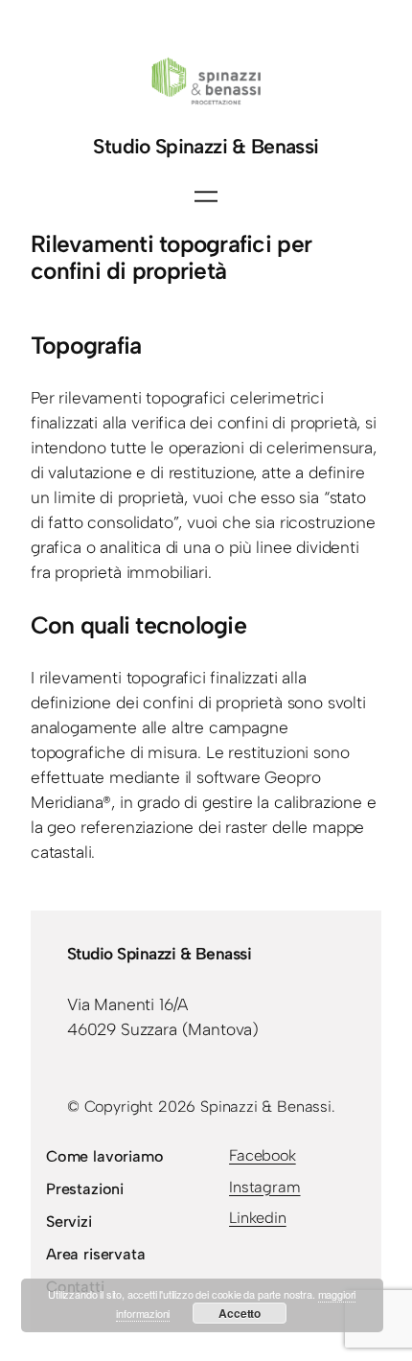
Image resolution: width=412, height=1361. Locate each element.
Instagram (264, 1187)
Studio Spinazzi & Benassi (205, 146)
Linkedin (257, 1218)
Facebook (262, 1155)
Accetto (239, 1313)
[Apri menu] (206, 196)
